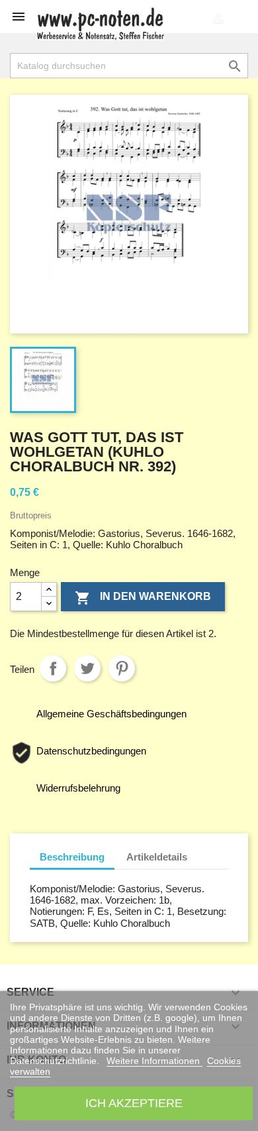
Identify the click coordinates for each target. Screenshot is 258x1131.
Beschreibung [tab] (72, 857)
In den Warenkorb (143, 598)
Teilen (53, 668)
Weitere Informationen (154, 1060)
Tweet (87, 668)
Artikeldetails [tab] (156, 857)
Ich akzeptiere (134, 1103)
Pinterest (121, 668)
